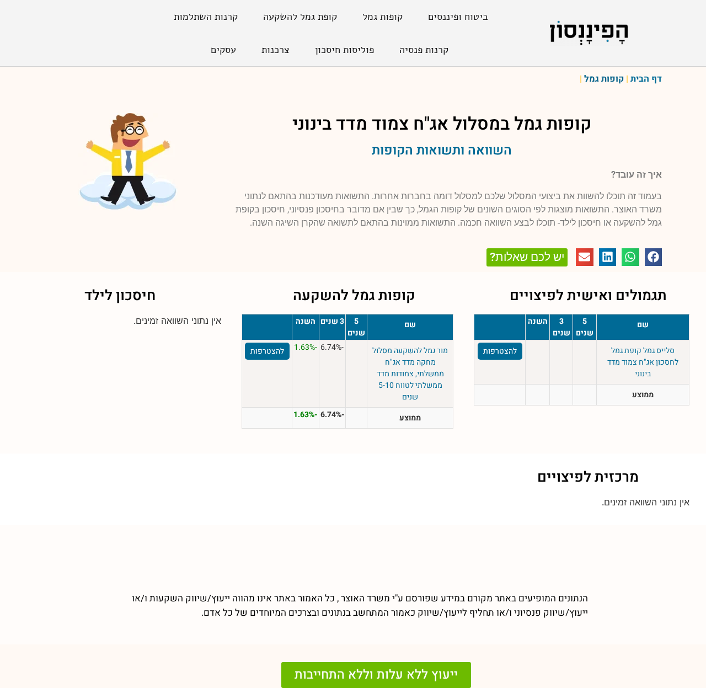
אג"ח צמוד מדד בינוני (370, 124)
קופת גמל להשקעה (300, 16)
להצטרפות (500, 351)
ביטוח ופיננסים (458, 16)
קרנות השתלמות (206, 16)
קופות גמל (382, 16)
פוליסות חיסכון (344, 49)
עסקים (223, 49)
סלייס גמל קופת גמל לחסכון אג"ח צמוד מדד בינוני (642, 362)
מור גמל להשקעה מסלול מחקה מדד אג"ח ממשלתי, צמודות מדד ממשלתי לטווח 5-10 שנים (410, 374)
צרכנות (275, 49)
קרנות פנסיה (423, 49)
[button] (653, 257)
